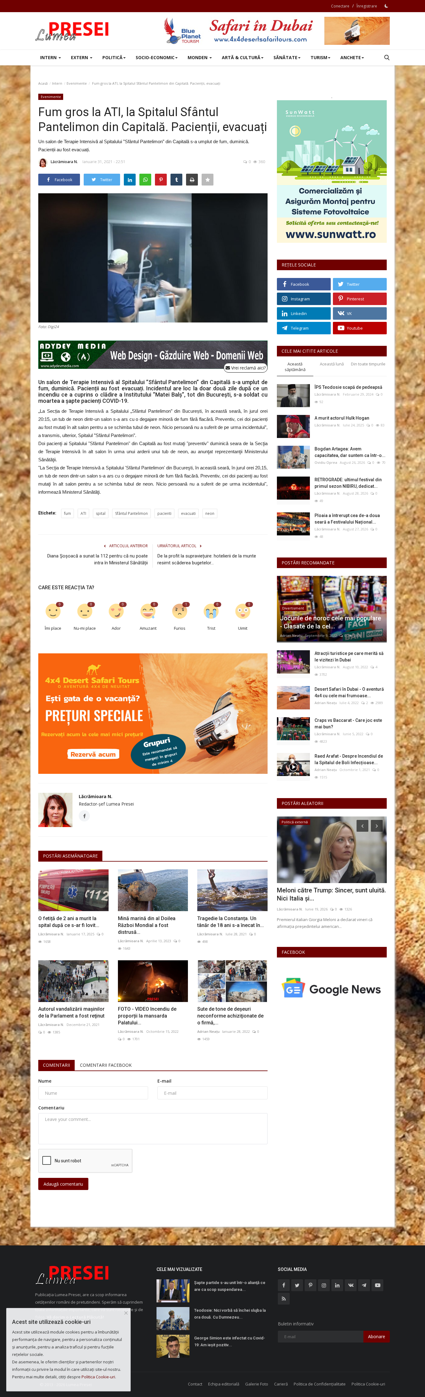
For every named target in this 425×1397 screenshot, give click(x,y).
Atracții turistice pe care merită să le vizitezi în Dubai (349, 656)
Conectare (340, 6)
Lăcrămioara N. (64, 161)
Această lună (332, 364)
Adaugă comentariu (63, 1184)
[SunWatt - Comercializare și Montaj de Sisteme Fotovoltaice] (332, 171)
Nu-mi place (85, 628)
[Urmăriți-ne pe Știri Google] (332, 987)
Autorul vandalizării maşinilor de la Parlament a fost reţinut (71, 1012)
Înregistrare (367, 6)
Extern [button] (80, 57)
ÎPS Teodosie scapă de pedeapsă (348, 387)
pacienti (164, 513)
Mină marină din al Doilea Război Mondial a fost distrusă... (146, 925)
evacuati (188, 513)
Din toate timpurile (368, 364)
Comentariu (51, 1108)
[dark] (386, 6)
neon (209, 513)
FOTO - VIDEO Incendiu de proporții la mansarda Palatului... (147, 1016)
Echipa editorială (223, 1384)
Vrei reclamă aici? (248, 368)
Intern (57, 83)
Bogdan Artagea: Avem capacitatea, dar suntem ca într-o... (350, 452)
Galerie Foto (256, 1384)
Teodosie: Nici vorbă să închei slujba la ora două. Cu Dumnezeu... (230, 1313)
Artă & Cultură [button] (241, 57)
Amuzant (148, 628)
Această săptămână (295, 367)
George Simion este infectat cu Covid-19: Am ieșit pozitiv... (229, 1341)
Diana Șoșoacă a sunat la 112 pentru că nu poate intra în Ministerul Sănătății (97, 559)
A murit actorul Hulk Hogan (342, 418)
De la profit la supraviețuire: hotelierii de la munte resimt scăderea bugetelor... (206, 559)
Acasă (43, 83)
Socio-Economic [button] (155, 57)
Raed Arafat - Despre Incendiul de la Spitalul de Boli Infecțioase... (349, 759)
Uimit (242, 628)
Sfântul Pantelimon (131, 513)
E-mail (164, 1081)
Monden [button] (198, 57)
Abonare (376, 1336)
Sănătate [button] (285, 57)
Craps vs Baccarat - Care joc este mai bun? (348, 723)
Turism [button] (319, 57)
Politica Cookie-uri (368, 1384)
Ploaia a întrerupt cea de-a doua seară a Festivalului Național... (347, 518)
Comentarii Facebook (106, 1065)
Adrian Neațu (208, 1031)
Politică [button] (112, 57)
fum (67, 513)
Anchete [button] (350, 57)
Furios (179, 628)
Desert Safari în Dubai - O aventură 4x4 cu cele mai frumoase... (349, 692)
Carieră (281, 1384)
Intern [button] (49, 57)
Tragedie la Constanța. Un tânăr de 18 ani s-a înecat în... (230, 921)
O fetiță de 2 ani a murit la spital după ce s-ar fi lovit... (68, 921)
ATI (83, 513)
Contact (195, 1384)
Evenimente (77, 83)
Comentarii (56, 1065)
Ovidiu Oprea (326, 462)
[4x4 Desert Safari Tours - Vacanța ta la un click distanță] (276, 31)
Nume (44, 1081)
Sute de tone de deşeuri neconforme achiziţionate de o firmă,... (230, 1016)
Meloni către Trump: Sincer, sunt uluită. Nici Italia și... (331, 894)
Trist (211, 628)
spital (100, 513)
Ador (116, 628)
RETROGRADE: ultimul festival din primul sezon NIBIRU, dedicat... (348, 483)
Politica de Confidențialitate (320, 1384)
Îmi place (53, 628)
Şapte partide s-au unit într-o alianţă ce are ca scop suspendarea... (229, 1286)
